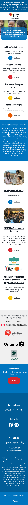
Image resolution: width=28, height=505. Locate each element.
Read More (17, 58)
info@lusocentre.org (16, 451)
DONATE (14, 381)
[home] (14, 18)
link (10, 58)
